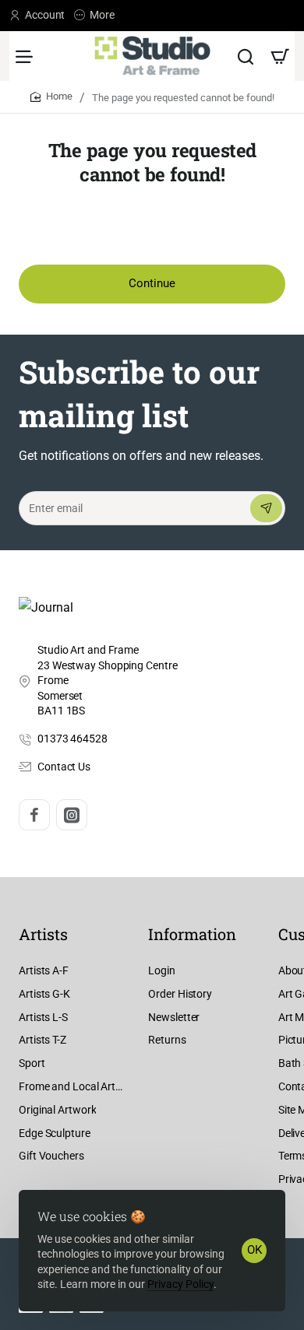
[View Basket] (280, 56)
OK (254, 1250)
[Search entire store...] (245, 56)
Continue (152, 283)
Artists (43, 934)
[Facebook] (34, 814)
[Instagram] (71, 814)
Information (192, 934)
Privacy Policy (180, 1284)
